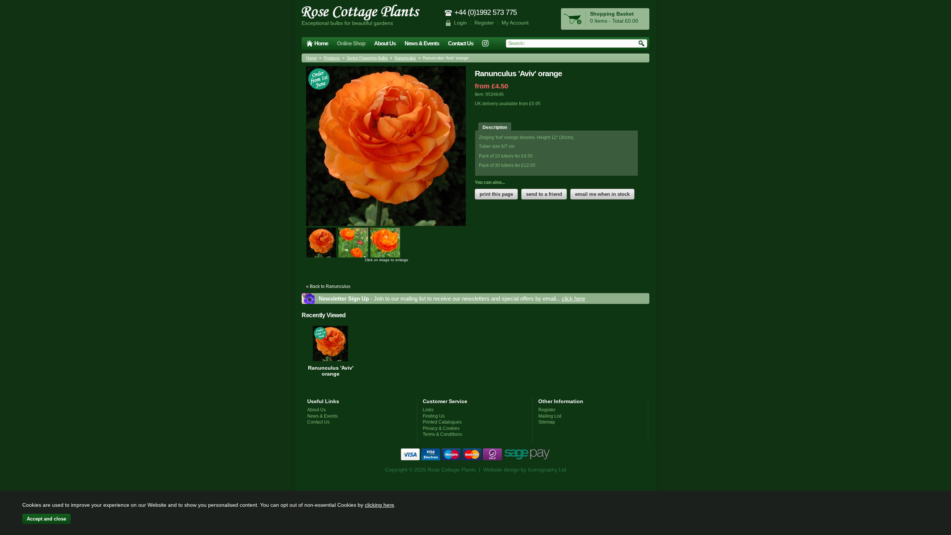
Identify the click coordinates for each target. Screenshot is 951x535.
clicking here (379, 505)
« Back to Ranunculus (328, 286)
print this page (496, 194)
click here (573, 298)
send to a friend (544, 194)
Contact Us (460, 43)
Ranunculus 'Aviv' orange (330, 371)
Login (460, 23)
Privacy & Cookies (441, 428)
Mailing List (549, 416)
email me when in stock (602, 194)
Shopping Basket (612, 14)
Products (332, 58)
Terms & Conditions (442, 434)
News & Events (422, 43)
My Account (515, 23)
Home (321, 43)
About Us (385, 43)
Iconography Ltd (547, 470)
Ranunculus (405, 58)
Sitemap (546, 421)
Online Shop (351, 43)
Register (484, 23)
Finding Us (434, 416)
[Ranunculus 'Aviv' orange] (321, 242)
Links (428, 409)
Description (495, 127)
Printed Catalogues (442, 421)
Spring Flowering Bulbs (367, 58)
